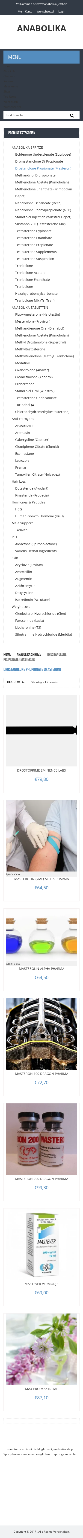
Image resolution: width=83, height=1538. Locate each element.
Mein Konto (25, 11)
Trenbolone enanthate (32, 279)
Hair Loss (19, 481)
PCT (15, 537)
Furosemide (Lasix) (29, 620)
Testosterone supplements (36, 252)
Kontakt (8, 81)
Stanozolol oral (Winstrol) (34, 391)
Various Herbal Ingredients (36, 551)
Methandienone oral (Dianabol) (39, 328)
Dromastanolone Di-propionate (39, 161)
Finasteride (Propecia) (32, 495)
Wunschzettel (45, 11)
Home (7, 66)
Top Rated (9, 97)
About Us (9, 71)
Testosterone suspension (34, 258)
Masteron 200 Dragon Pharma (41, 1178)
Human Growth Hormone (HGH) (39, 516)
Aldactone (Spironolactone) (36, 544)
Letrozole (22, 460)
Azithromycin (25, 585)
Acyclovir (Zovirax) (29, 565)
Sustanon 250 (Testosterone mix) (40, 224)
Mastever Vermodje (41, 1284)
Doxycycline (24, 592)
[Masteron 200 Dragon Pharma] (41, 1139)
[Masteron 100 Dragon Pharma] (41, 1034)
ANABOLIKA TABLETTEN (30, 307)
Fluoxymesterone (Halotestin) (37, 314)
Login (61, 11)
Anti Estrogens (23, 419)
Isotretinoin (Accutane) (32, 599)
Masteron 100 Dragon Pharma (41, 1073)
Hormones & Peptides (28, 502)
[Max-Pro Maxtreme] (41, 1349)
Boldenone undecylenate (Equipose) (43, 154)
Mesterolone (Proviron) (32, 321)
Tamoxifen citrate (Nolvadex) (37, 474)
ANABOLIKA (41, 28)
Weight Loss (21, 606)
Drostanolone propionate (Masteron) (43, 168)
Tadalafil (21, 530)
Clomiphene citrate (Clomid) (37, 446)
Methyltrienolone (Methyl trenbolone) (44, 356)
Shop (6, 91)
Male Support (22, 523)
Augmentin (23, 579)
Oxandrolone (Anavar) (32, 370)
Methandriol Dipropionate (35, 175)
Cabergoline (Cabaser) (32, 439)
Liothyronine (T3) (28, 627)
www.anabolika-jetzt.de (52, 4)
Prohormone (24, 384)
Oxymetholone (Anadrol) (34, 377)
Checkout (9, 76)
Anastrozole (24, 425)
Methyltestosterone (30, 349)
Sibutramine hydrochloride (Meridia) (43, 634)
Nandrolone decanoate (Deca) (38, 203)
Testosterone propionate (34, 245)
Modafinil (22, 363)
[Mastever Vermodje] (41, 1244)
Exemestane (24, 453)
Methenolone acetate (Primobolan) (42, 182)
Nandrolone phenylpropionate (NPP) (43, 210)
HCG (18, 509)
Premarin (22, 467)
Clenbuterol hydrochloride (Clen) (40, 613)
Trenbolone (24, 265)
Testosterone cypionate (33, 231)
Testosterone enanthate (33, 238)
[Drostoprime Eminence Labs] (41, 730)
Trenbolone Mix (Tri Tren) (34, 300)
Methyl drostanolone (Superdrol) (40, 342)
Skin (15, 558)
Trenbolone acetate (30, 272)
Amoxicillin (23, 572)
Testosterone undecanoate (36, 398)
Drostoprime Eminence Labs (41, 770)
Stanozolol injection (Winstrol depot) (43, 217)
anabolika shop (63, 1449)
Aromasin (22, 432)
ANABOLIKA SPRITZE (27, 147)
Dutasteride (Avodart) (31, 488)
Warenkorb (10, 102)
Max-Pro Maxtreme (41, 1389)
